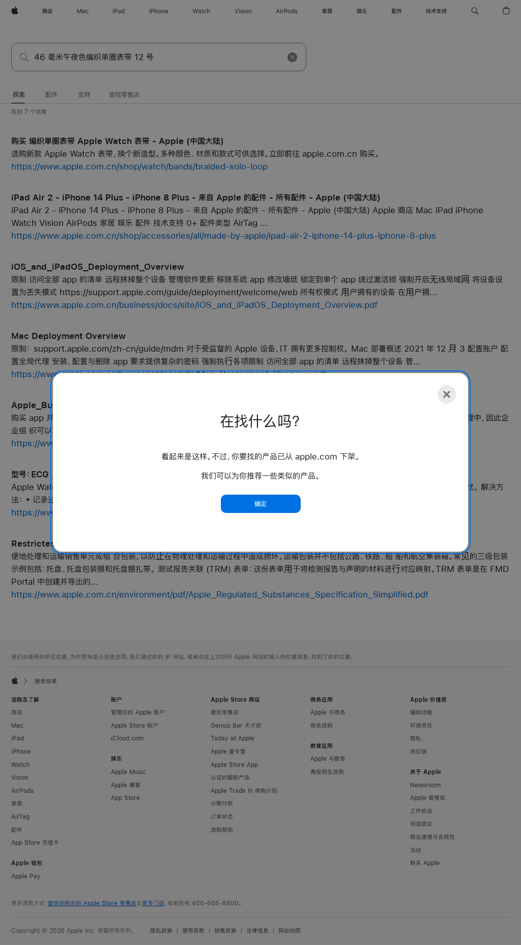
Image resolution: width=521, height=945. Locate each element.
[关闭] (447, 394)
